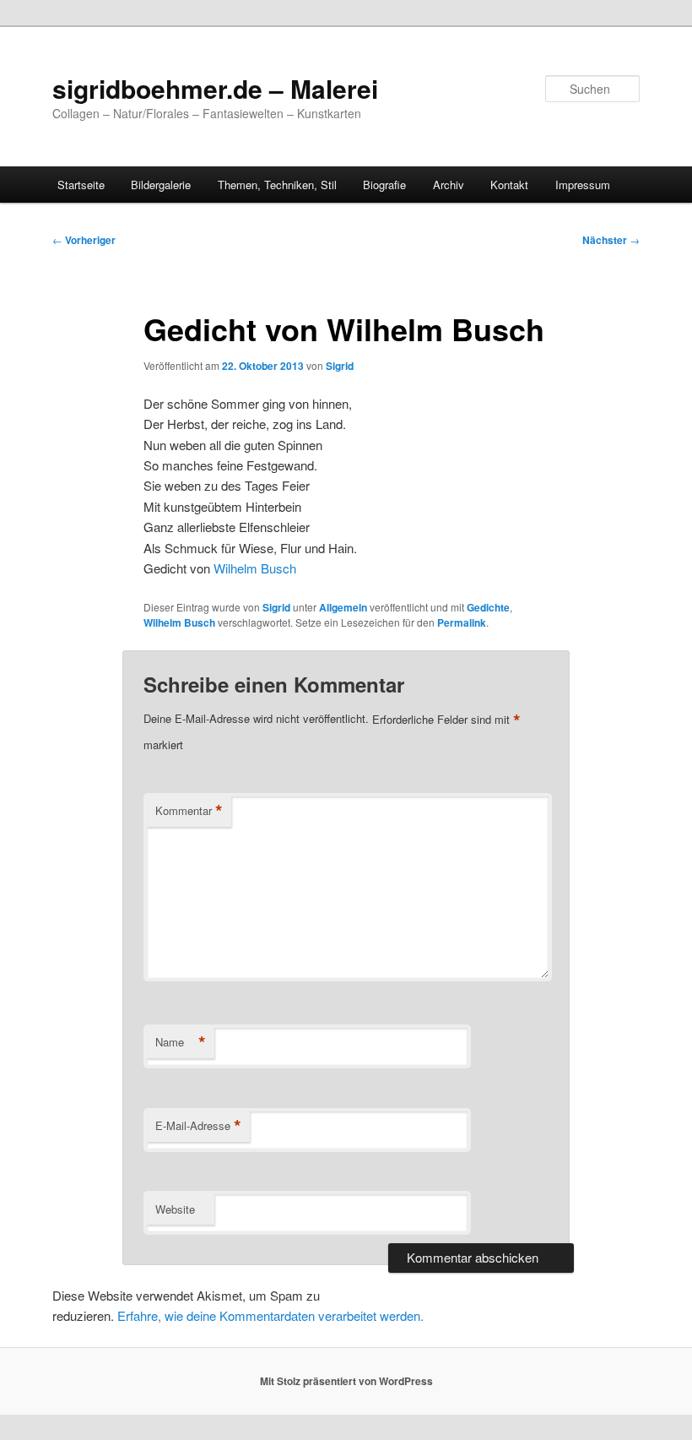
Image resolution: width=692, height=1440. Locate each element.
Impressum (582, 185)
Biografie (384, 185)
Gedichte (488, 607)
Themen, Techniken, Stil (277, 185)
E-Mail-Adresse (198, 1125)
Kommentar (189, 810)
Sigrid (340, 365)
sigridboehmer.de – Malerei (215, 88)
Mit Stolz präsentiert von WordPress (346, 1380)
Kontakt (509, 185)
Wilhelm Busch (255, 568)
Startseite (81, 185)
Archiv (448, 185)
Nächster (611, 239)
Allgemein (343, 607)
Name (180, 1042)
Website (175, 1209)
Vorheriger (84, 239)
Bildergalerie (161, 185)
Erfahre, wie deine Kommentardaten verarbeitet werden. (270, 1315)
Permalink (461, 622)
